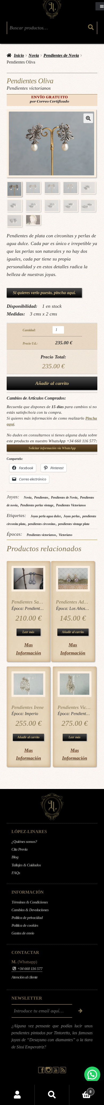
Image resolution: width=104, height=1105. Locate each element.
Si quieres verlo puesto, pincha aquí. (44, 292)
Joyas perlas (71, 516)
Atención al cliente (24, 977)
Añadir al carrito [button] (73, 632)
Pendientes (41, 497)
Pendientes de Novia (61, 55)
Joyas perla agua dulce (46, 516)
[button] (88, 118)
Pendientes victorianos (41, 535)
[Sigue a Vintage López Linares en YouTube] (56, 1072)
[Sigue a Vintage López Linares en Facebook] (41, 1072)
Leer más (28, 632)
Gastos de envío (22, 933)
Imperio (31, 713)
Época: (18, 608)
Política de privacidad (27, 917)
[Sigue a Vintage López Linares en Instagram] (49, 1072)
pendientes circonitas (41, 524)
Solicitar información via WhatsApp (52, 448)
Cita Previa (19, 849)
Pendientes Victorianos (71, 505)
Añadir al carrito (52, 383)
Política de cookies (24, 925)
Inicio (19, 55)
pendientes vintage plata (73, 524)
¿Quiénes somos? (24, 841)
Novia (34, 55)
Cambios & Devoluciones (30, 910)
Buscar (52, 1095)
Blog (14, 857)
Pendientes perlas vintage (36, 505)
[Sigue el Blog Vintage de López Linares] (63, 1072)
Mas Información (28, 648)
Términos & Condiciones (29, 902)
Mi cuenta (17, 1095)
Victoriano (65, 535)
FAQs (15, 873)
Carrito (80, 1090)
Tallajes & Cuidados (26, 865)
